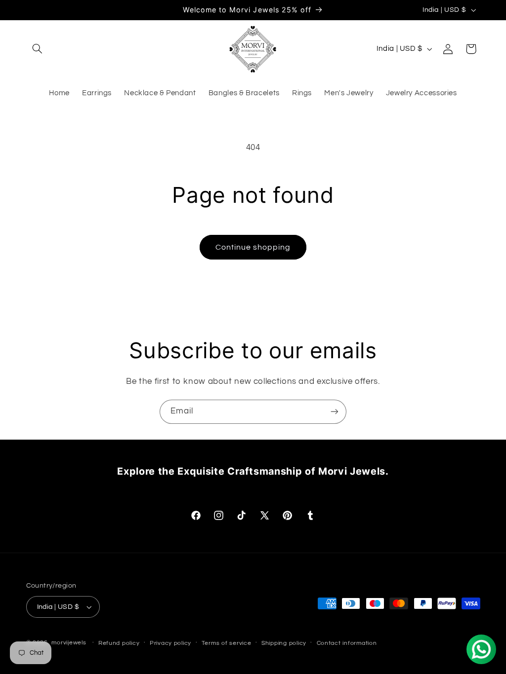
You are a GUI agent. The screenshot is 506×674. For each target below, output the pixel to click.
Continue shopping (253, 247)
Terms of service (227, 643)
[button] (37, 48)
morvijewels (68, 642)
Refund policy (119, 643)
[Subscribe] (334, 412)
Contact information (347, 643)
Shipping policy (283, 643)
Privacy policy (170, 643)
